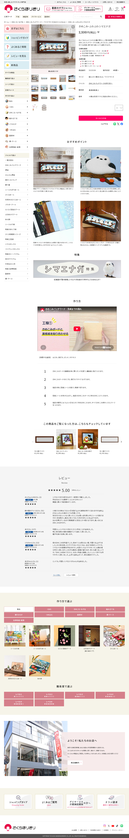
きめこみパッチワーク (34, 22)
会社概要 (74, 830)
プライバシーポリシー (118, 830)
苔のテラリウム (10, 259)
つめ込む (12, 130)
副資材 (47, 16)
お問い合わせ (107, 2)
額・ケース (13, 141)
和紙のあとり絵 (11, 229)
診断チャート (9, 90)
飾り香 (7, 185)
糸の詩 (7, 219)
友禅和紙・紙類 (14, 147)
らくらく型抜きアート (12, 209)
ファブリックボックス (12, 249)
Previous (34, 49)
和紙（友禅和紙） (11, 269)
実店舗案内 (121, 2)
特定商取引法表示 (95, 830)
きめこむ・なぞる (17, 22)
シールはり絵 (10, 224)
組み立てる (13, 118)
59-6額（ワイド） (87, 64)
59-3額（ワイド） (87, 61)
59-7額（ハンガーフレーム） (90, 66)
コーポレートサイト (92, 2)
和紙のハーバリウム (12, 254)
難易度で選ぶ (10, 78)
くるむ (11, 107)
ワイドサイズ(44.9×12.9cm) (55, 22)
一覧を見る (9, 160)
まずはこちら (61, 2)
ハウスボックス (10, 244)
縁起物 (25, 16)
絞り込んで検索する (116, 16)
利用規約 (106, 830)
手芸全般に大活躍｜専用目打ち (92, 56)
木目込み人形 (10, 264)
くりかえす (12, 124)
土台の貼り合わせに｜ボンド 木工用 (94, 51)
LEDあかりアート (11, 214)
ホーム (6, 22)
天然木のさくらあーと (13, 199)
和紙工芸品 (9, 239)
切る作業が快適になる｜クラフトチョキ (94, 53)
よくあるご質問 (75, 2)
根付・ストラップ (11, 180)
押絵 (7, 170)
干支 (17, 16)
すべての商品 (9, 72)
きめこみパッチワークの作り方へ (100, 83)
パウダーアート (10, 204)
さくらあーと (9, 194)
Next (73, 49)
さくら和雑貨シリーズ (13, 234)
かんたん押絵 (10, 175)
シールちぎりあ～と (12, 190)
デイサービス (36, 16)
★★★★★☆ (94, 90)
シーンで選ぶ (9, 84)
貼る (10, 101)
